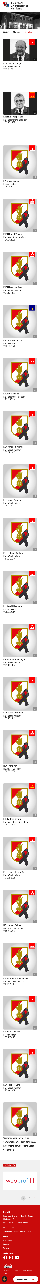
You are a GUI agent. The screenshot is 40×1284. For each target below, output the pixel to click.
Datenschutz (8, 1240)
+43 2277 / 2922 (9, 1227)
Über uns (16, 32)
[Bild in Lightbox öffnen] (20, 50)
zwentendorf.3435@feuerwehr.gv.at (17, 1231)
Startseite (6, 32)
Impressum (7, 1244)
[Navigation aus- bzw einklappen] (35, 6)
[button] (23, 1198)
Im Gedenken (27, 32)
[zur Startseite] (6, 6)
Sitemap (6, 1248)
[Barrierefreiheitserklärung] (19, 1266)
